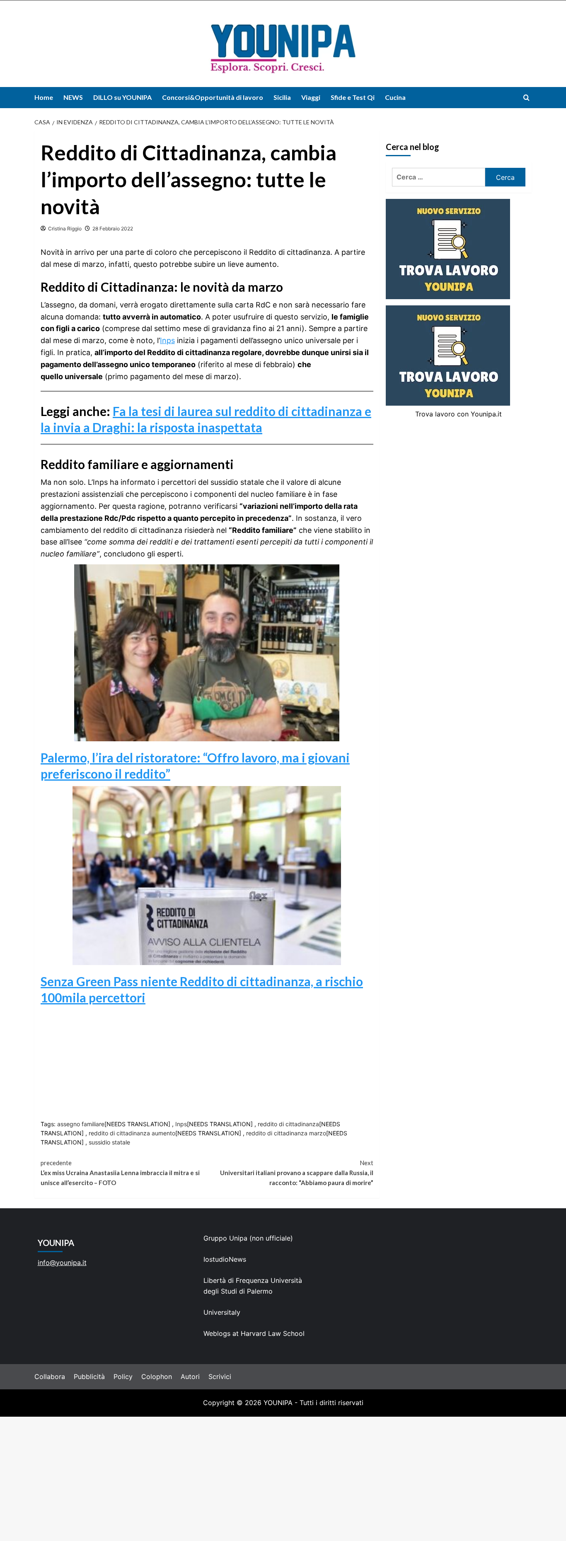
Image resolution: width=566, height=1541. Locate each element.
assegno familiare (80, 1123)
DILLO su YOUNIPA (122, 97)
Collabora (49, 1376)
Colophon (156, 1376)
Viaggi (310, 97)
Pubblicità (89, 1376)
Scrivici (219, 1376)
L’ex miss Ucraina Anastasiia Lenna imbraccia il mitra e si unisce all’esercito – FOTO (120, 1172)
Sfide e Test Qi (353, 97)
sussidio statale (109, 1142)
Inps (167, 340)
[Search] (526, 97)
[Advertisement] (283, 1479)
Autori (190, 1376)
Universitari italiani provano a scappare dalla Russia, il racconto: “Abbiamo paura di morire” (296, 1172)
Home (43, 97)
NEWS (73, 97)
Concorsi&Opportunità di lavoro (212, 97)
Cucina (395, 97)
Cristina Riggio (65, 228)
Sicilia (282, 97)
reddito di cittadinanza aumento (132, 1133)
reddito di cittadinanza (288, 1123)
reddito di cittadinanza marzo (286, 1133)
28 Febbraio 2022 (112, 228)
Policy (123, 1376)
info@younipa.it (62, 1262)
